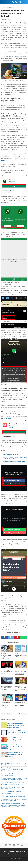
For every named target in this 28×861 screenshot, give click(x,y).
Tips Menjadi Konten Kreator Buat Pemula (14, 461)
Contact (11, 851)
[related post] (7, 648)
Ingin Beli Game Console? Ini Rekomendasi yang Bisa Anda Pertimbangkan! (13, 783)
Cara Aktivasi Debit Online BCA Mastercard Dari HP (21, 655)
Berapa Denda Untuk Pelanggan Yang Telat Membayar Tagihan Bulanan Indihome (20, 672)
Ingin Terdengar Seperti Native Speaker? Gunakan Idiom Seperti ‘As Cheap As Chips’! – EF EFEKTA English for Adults (13, 805)
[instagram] (10, 846)
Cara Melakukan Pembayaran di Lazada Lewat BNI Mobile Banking (7, 705)
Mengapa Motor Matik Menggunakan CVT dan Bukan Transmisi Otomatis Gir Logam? (14, 779)
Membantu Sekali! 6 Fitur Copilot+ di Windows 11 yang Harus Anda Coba (14, 800)
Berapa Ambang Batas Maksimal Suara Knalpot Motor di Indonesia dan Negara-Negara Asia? (12, 769)
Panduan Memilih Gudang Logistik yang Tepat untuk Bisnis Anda (15, 457)
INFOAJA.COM (14, 2)
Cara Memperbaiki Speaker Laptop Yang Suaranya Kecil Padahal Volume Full (15, 725)
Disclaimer (17, 853)
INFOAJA (6, 19)
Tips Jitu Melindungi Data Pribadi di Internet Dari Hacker (7, 688)
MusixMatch (8, 418)
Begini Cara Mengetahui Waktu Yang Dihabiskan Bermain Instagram (6, 656)
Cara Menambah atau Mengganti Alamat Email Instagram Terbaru (14, 747)
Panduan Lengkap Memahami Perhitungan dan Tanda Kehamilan (13, 774)
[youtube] (22, 846)
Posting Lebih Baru (6, 713)
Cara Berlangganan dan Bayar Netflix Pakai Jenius (7, 671)
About (5, 851)
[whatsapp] (23, 637)
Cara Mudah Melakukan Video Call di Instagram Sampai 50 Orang (20, 689)
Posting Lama (22, 713)
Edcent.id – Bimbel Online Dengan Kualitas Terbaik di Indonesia (15, 754)
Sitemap (10, 853)
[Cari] (26, 2)
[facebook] (4, 637)
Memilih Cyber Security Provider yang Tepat (13, 796)
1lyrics (3, 160)
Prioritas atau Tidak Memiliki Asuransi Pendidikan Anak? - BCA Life (15, 453)
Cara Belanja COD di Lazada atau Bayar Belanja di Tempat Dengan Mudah (20, 705)
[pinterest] (17, 637)
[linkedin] (18, 846)
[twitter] (11, 637)
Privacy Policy (19, 851)
